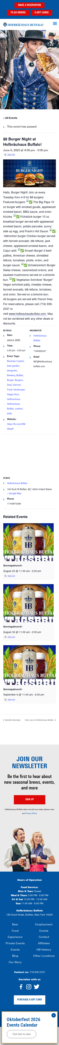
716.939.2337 (37, 972)
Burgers (19, 380)
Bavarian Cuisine (15, 361)
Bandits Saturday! (12, 720)
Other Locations (44, 956)
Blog (15, 956)
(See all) (11, 154)
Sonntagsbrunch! (12, 565)
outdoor (19, 408)
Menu (55, 23)
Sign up (29, 799)
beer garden (13, 365)
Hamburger (19, 389)
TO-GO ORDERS (18, 12)
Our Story (15, 962)
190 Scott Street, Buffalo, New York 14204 (29, 915)
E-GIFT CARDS (42, 12)
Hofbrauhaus (13, 399)
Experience (15, 937)
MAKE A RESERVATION (29, 5)
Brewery (11, 375)
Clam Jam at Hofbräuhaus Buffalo (39, 720)
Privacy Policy (31, 813)
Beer (15, 924)
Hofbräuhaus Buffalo (23, 24)
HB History (44, 950)
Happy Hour (13, 394)
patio (9, 413)
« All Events (10, 118)
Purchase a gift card (29, 1000)
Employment (43, 924)
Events (15, 950)
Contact (44, 937)
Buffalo (19, 375)
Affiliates (44, 943)
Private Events (15, 943)
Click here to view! (21, 1034)
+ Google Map (14, 493)
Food (15, 931)
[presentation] (28, 542)
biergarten (12, 370)
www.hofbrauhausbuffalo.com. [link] (28, 313)
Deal (9, 384)
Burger (10, 380)
